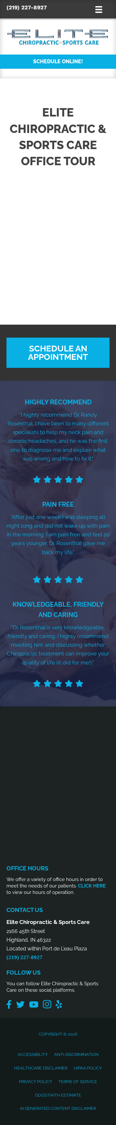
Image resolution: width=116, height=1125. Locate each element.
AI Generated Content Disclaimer (58, 1108)
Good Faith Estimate (58, 1095)
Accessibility (33, 1054)
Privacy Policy (35, 1081)
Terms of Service (77, 1081)
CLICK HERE (92, 886)
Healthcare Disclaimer (40, 1068)
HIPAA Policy (88, 1068)
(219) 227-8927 (26, 7)
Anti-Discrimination (76, 1054)
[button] (58, 62)
